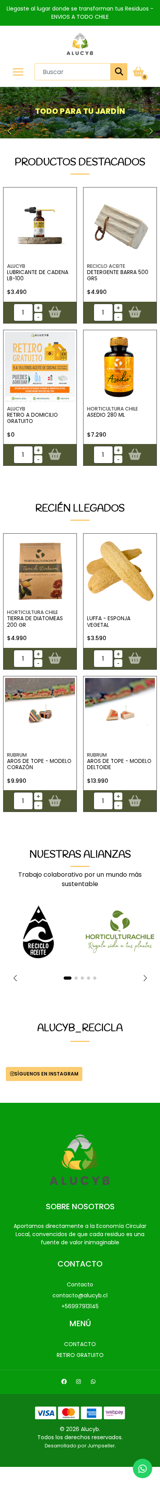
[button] (9, 131)
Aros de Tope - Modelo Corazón (39, 764)
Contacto (80, 1284)
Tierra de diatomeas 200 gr (35, 621)
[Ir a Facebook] (65, 1383)
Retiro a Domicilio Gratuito (32, 418)
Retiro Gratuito (80, 1355)
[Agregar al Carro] (55, 312)
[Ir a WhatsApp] (94, 1383)
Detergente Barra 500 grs (117, 275)
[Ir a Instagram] (79, 1383)
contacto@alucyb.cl (80, 1295)
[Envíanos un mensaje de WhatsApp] (142, 1468)
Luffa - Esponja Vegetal (108, 621)
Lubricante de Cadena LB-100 (37, 275)
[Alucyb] (80, 44)
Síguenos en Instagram (46, 1073)
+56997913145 (80, 1306)
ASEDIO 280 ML (106, 415)
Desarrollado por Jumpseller (80, 1445)
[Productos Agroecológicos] (80, 112)
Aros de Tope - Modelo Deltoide (119, 764)
